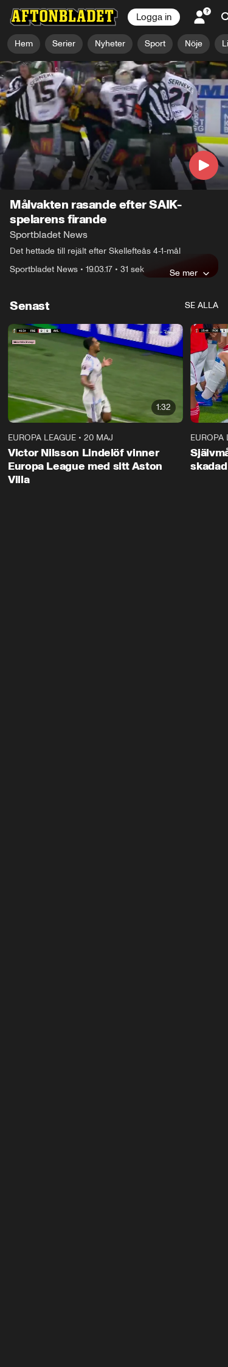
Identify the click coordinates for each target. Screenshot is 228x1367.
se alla (201, 305)
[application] (114, 125)
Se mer (184, 273)
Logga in (153, 17)
